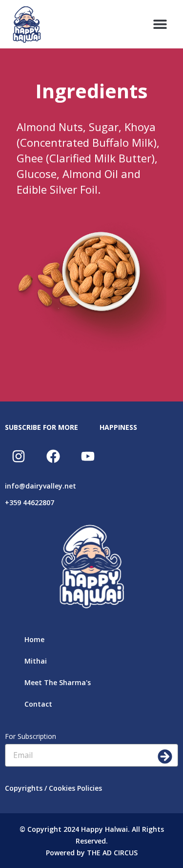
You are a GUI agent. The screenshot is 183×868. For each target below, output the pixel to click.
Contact (38, 704)
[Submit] (165, 756)
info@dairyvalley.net (40, 485)
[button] (160, 24)
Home (34, 639)
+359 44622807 (29, 502)
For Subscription (30, 736)
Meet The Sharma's (57, 682)
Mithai (35, 661)
